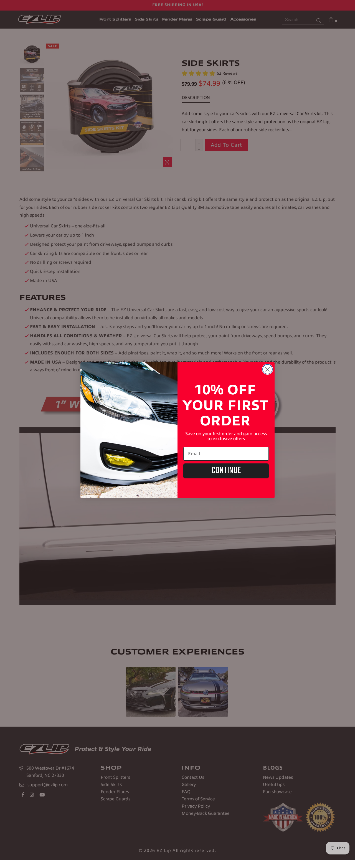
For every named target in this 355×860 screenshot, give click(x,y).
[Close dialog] (267, 369)
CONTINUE (226, 471)
